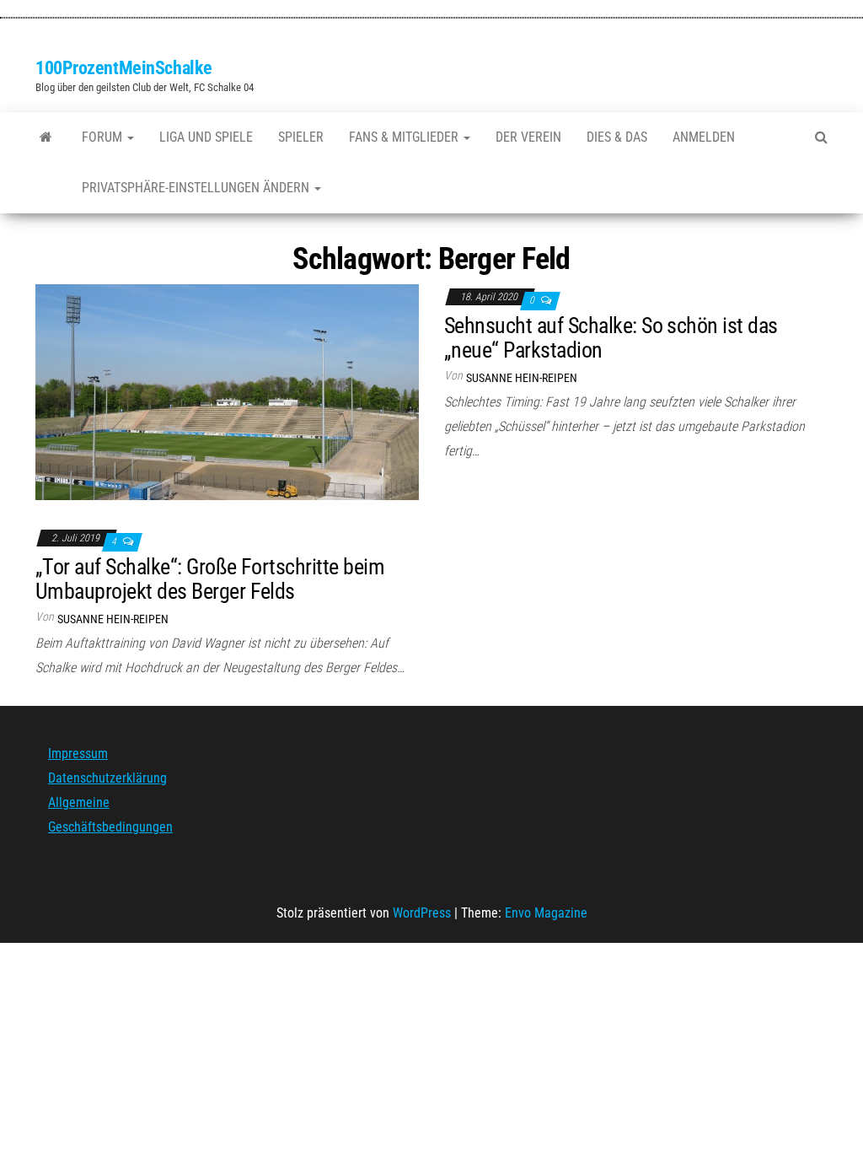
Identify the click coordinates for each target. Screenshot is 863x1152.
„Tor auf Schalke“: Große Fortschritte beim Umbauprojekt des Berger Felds (209, 579)
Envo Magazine (546, 913)
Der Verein (528, 137)
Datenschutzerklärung (107, 778)
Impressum (78, 754)
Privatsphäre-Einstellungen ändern (197, 188)
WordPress (422, 913)
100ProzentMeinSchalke (123, 67)
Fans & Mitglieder (405, 137)
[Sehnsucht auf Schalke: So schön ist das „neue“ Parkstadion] (227, 392)
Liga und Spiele (206, 137)
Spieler (301, 137)
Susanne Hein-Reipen (521, 378)
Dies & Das (617, 137)
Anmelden (704, 137)
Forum (104, 137)
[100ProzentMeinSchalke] (46, 137)
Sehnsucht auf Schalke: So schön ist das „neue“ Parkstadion (611, 338)
